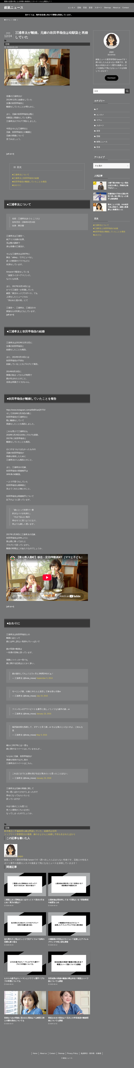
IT (97, 109)
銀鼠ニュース (13, 7)
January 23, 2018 (43, 778)
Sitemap (61, 1053)
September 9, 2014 (44, 678)
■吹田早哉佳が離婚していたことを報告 (29, 181)
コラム (99, 120)
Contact (112, 78)
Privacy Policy (72, 1053)
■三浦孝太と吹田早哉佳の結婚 (25, 178)
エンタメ (100, 115)
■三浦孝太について (20, 174)
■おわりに (16, 185)
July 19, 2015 (42, 696)
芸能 (7, 44)
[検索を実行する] (127, 91)
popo (20, 856)
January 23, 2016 (43, 714)
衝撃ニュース (101, 142)
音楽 (98, 147)
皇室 (98, 131)
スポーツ (100, 125)
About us (43, 1053)
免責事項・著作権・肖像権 (91, 1053)
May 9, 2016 (41, 735)
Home (35, 1053)
